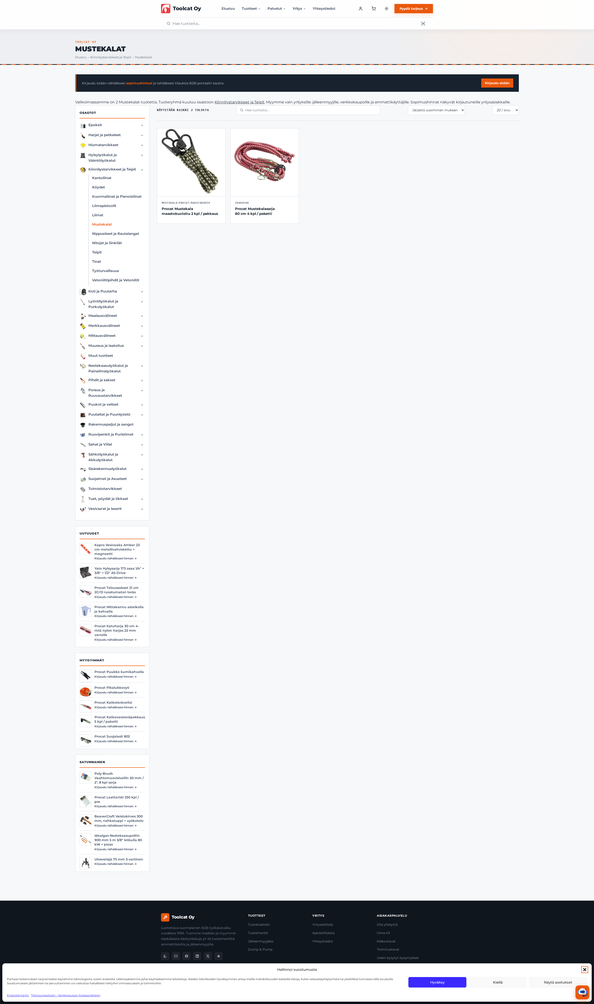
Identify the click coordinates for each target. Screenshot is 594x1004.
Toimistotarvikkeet (105, 488)
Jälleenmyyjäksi (261, 941)
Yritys (297, 8)
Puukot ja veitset (103, 404)
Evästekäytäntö (18, 995)
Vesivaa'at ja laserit (105, 508)
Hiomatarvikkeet (103, 145)
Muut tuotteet (100, 355)
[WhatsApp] (165, 956)
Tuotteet (249, 8)
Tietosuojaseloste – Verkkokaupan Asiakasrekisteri (65, 995)
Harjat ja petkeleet (104, 135)
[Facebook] (186, 956)
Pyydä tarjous (411, 9)
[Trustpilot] (218, 956)
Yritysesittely (322, 924)
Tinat (96, 261)
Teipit (97, 252)
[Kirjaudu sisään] (360, 8)
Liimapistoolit (104, 205)
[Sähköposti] (176, 956)
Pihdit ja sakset (101, 380)
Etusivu (228, 8)
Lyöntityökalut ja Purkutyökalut (103, 304)
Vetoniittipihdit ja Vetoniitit (115, 280)
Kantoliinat (101, 178)
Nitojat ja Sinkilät (107, 243)
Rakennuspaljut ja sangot (110, 424)
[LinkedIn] (197, 956)
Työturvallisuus (105, 271)
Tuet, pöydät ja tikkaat (108, 498)
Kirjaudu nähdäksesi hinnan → (115, 558)
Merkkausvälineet (104, 325)
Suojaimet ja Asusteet (107, 478)
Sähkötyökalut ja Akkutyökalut (103, 457)
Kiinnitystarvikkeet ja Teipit (110, 57)
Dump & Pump (260, 949)
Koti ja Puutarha (102, 291)
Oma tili (383, 933)
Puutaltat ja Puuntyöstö (109, 414)
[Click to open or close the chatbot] (582, 992)
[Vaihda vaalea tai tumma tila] (386, 8)
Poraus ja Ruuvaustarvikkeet (105, 393)
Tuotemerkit (258, 933)
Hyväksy (437, 982)
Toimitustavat (388, 949)
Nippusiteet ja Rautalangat (115, 233)
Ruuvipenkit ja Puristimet (110, 434)
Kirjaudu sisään (497, 83)
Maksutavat (386, 941)
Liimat (97, 215)
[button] (584, 969)
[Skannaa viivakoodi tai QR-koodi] (423, 23)
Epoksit (95, 125)
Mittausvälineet (102, 335)
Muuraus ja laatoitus (106, 345)
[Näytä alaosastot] (142, 125)
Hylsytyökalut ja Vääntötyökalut (102, 158)
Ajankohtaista (323, 933)
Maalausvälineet (102, 315)
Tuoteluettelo (259, 924)
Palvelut (275, 8)
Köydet (98, 187)
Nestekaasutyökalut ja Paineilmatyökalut (108, 368)
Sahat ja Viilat (100, 444)
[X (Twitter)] (208, 956)
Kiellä (498, 982)
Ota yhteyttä (387, 924)
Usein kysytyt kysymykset (398, 958)
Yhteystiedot (324, 8)
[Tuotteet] (373, 8)
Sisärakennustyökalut (107, 468)
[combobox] (294, 23)
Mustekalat (102, 224)
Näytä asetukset (558, 982)
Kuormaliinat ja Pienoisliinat (117, 196)
